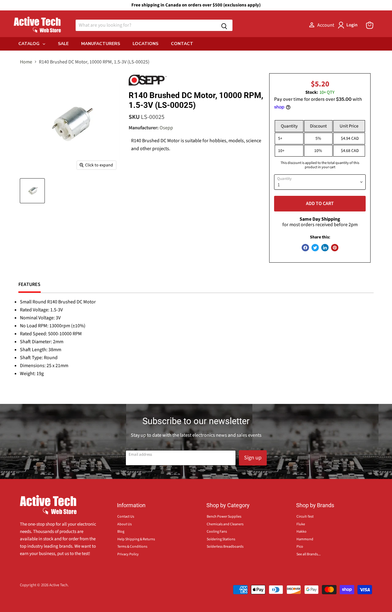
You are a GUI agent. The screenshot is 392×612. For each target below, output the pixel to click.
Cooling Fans (217, 531)
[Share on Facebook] (305, 247)
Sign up (253, 458)
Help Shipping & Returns (136, 539)
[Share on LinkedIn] (325, 247)
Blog (120, 531)
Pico (299, 546)
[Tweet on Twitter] (315, 247)
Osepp (166, 127)
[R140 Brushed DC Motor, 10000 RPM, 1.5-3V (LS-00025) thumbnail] (32, 191)
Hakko (301, 531)
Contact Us (125, 516)
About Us (124, 524)
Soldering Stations (221, 539)
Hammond (304, 539)
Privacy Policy (128, 554)
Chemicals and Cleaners (225, 524)
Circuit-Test (305, 516)
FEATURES (29, 284)
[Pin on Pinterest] (334, 247)
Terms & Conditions (132, 546)
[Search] (224, 25)
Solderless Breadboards (225, 546)
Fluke (300, 524)
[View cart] (369, 25)
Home (26, 62)
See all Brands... (308, 554)
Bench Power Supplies (224, 516)
